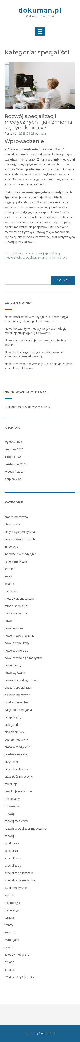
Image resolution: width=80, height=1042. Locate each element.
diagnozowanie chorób (20, 539)
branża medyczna (16, 517)
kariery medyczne (16, 561)
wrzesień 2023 (14, 472)
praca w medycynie (17, 747)
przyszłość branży (16, 769)
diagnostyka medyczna (20, 532)
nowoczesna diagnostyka (21, 680)
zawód (9, 947)
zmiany (9, 969)
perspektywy (13, 717)
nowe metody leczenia (19, 636)
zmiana (9, 962)
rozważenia (12, 806)
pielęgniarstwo (14, 732)
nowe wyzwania (15, 673)
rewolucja (11, 784)
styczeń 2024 (13, 442)
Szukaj (63, 280)
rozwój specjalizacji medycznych (26, 828)
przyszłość (11, 762)
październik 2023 (16, 464)
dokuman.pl (40, 10)
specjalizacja (13, 858)
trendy (9, 925)
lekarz (8, 576)
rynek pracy (12, 843)
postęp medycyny (16, 739)
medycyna (11, 591)
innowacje (11, 547)
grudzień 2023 (14, 449)
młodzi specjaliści (16, 606)
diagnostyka (13, 524)
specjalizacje (13, 865)
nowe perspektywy (17, 643)
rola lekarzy (25, 253)
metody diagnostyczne (20, 598)
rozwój (9, 814)
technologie (12, 910)
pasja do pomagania (18, 710)
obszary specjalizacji (18, 687)
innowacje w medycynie (20, 554)
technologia (12, 903)
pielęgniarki (12, 725)
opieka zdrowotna (17, 702)
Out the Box (47, 1033)
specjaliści (29, 257)
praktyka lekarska (16, 754)
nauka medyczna (16, 613)
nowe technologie (16, 650)
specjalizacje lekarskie (19, 873)
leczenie (10, 569)
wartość (10, 932)
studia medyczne (16, 888)
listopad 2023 (13, 457)
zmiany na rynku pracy (52, 257)
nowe (8, 621)
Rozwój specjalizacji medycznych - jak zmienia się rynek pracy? (38, 122)
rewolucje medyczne (18, 791)
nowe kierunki (14, 628)
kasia (42, 133)
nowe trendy (13, 665)
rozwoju (10, 836)
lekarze (9, 584)
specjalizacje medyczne (20, 880)
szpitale (10, 895)
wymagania (12, 940)
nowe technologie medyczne (24, 658)
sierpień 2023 (13, 479)
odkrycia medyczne (17, 695)
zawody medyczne (17, 954)
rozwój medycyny (16, 821)
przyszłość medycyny (19, 776)
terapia (9, 917)
